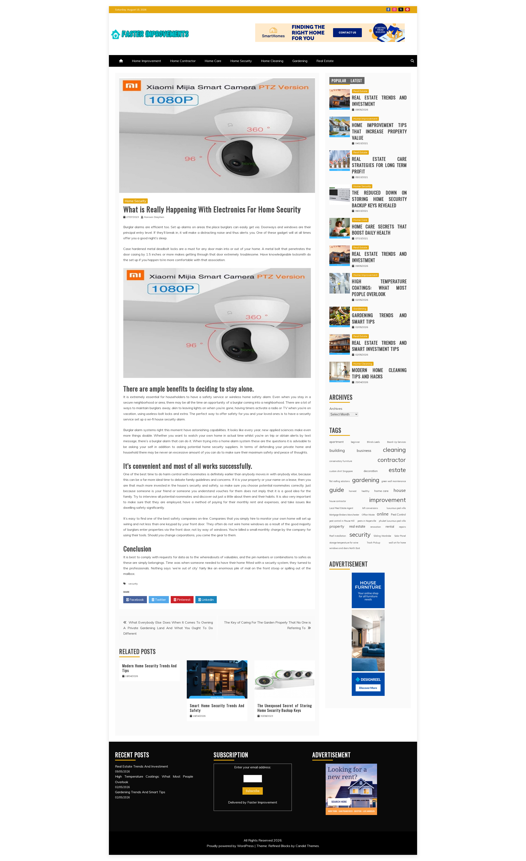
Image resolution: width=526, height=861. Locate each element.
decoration (371, 471)
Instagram (394, 9)
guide (336, 489)
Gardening (299, 61)
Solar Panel (400, 535)
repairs (402, 526)
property (336, 526)
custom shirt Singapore (341, 471)
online (383, 514)
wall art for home (397, 542)
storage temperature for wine (343, 542)
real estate (357, 526)
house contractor (337, 501)
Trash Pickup (373, 542)
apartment (336, 441)
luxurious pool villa (396, 508)
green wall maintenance (394, 481)
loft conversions (370, 508)
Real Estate (325, 61)
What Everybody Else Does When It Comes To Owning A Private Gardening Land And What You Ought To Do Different (168, 627)
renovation (375, 526)
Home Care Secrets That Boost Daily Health (379, 229)
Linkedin (207, 599)
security (133, 583)
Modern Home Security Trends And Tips (149, 668)
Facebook (388, 9)
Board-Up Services (396, 442)
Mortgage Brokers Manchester (344, 514)
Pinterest (407, 9)
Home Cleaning (272, 61)
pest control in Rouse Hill (341, 520)
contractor (392, 459)
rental (390, 526)
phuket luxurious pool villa (392, 520)
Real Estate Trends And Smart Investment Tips (379, 345)
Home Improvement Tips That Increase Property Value (379, 131)
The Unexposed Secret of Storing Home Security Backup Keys (284, 708)
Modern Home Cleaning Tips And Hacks (379, 373)
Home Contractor (183, 61)
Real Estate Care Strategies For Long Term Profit (379, 165)
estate (397, 469)
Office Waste (368, 514)
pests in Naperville (367, 520)
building (337, 450)
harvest (352, 491)
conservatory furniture (340, 461)
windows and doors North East (344, 548)
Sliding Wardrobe (382, 535)
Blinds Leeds (373, 442)
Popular (339, 80)
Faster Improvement (262, 802)
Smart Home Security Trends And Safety (217, 708)
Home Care (213, 61)
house (399, 490)
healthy (365, 491)
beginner (355, 442)
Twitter (400, 9)
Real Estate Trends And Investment (379, 100)
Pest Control (398, 514)
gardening (365, 479)
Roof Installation (337, 535)
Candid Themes (307, 846)
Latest (356, 80)
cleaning (394, 449)
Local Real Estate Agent (341, 508)
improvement (387, 499)
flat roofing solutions (339, 481)
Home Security (241, 61)
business (364, 450)
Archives (335, 408)
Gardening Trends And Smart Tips (379, 318)
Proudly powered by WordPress (231, 846)
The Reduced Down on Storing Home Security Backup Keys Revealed (379, 198)
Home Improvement (146, 61)
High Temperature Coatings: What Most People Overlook (379, 287)
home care (381, 491)
